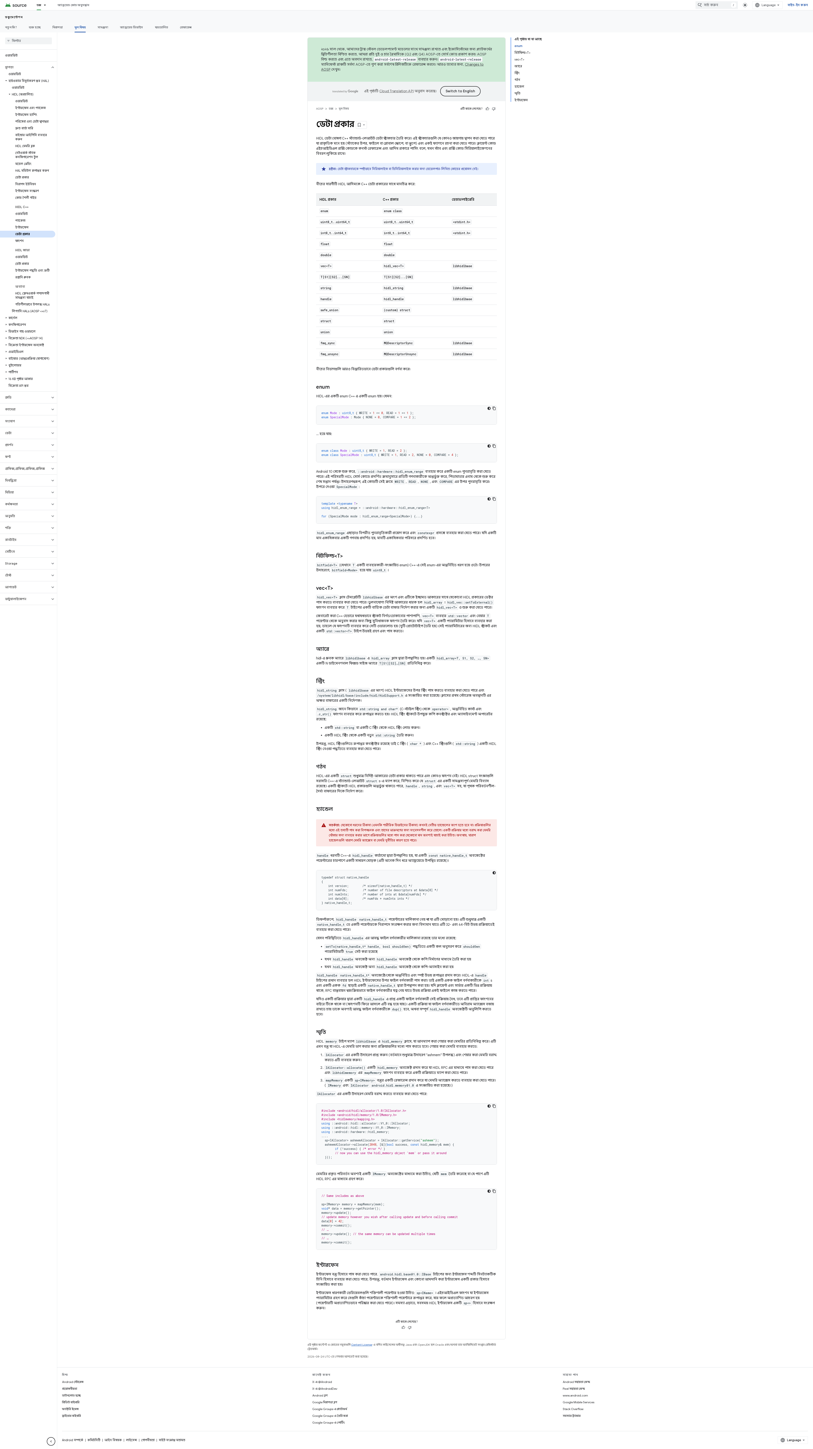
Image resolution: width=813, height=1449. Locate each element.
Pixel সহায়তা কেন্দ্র (574, 1389)
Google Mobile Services (578, 1402)
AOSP (319, 109)
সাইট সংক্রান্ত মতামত (172, 1440)
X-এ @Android (322, 1382)
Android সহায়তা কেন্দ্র (576, 1382)
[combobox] (716, 5)
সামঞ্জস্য (103, 27)
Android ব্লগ (320, 1395)
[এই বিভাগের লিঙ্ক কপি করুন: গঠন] (330, 767)
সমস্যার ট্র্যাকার (572, 1416)
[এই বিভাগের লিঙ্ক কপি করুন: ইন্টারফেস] (343, 1265)
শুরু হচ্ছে (35, 27)
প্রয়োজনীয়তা (69, 1389)
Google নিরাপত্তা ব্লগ (324, 1402)
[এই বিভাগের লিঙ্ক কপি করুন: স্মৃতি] (330, 1032)
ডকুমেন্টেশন (14, 17)
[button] (25, 67)
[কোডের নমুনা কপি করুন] (494, 408)
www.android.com (575, 1395)
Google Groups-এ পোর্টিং (328, 1422)
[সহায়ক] (487, 109)
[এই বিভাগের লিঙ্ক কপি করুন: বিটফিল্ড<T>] (347, 556)
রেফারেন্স (186, 27)
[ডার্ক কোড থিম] (489, 408)
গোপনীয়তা (148, 1440)
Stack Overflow (573, 1409)
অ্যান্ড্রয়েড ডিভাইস (131, 27)
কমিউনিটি (93, 1440)
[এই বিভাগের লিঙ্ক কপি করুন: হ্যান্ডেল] (337, 809)
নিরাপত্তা (58, 27)
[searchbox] (28, 40)
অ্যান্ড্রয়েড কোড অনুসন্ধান (73, 5)
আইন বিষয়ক (113, 1440)
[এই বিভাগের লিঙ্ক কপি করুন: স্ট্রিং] (329, 681)
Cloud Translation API (396, 91)
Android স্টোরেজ (72, 1382)
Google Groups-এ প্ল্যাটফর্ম (329, 1409)
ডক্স (39, 5)
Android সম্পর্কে (72, 1440)
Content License (361, 1345)
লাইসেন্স (131, 1440)
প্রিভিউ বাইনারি (70, 1402)
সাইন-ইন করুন (798, 5)
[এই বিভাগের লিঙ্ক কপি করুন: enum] (334, 387)
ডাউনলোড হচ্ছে (71, 1395)
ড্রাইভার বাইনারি (71, 1416)
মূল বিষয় (80, 27)
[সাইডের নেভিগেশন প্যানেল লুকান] (51, 1441)
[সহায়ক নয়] (494, 109)
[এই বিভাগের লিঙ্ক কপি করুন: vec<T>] (337, 588)
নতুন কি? (11, 27)
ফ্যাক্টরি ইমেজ (70, 1409)
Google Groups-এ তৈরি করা (330, 1416)
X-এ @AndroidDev (324, 1389)
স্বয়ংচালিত (161, 27)
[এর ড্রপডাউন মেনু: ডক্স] (47, 5)
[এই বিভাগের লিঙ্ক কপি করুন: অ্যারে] (333, 649)
